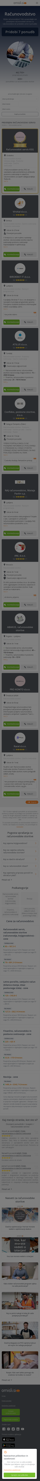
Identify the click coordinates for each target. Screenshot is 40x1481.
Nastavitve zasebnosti (12, 1470)
